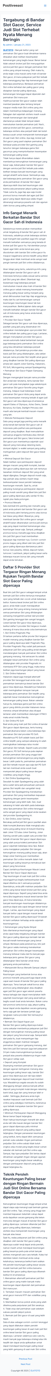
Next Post (25, 1364)
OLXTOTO (8, 50)
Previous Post (25, 1359)
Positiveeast (13, 5)
